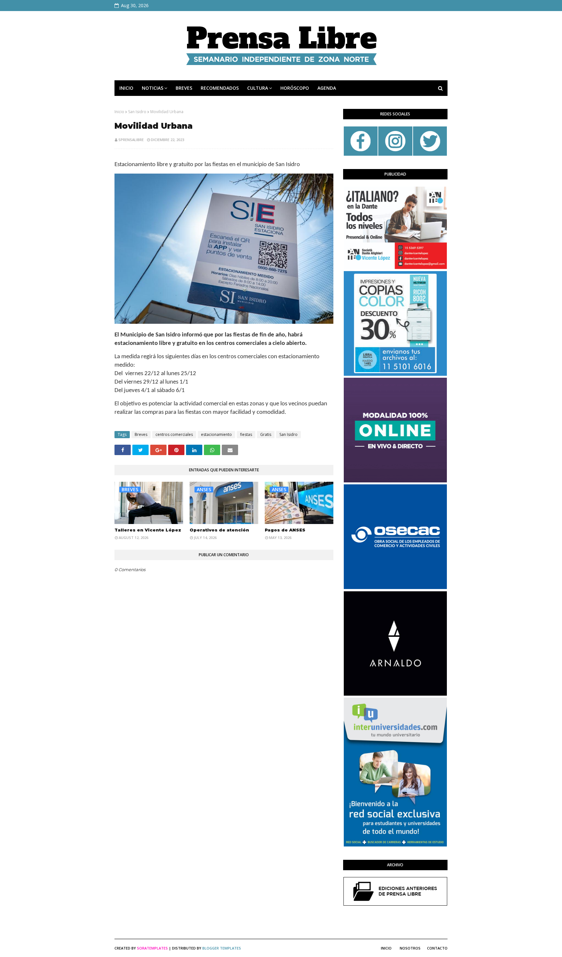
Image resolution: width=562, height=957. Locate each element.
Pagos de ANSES (285, 529)
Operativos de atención (219, 529)
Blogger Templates (221, 948)
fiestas (246, 434)
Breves (141, 434)
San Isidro (137, 111)
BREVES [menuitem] (184, 88)
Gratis (265, 434)
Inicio (119, 111)
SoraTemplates (152, 948)
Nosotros (410, 948)
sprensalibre (131, 139)
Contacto (437, 948)
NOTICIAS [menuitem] (152, 88)
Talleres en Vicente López (147, 529)
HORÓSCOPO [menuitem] (294, 88)
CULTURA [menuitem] (257, 88)
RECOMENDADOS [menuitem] (220, 88)
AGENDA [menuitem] (326, 88)
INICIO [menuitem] (126, 88)
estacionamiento (216, 434)
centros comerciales (174, 434)
